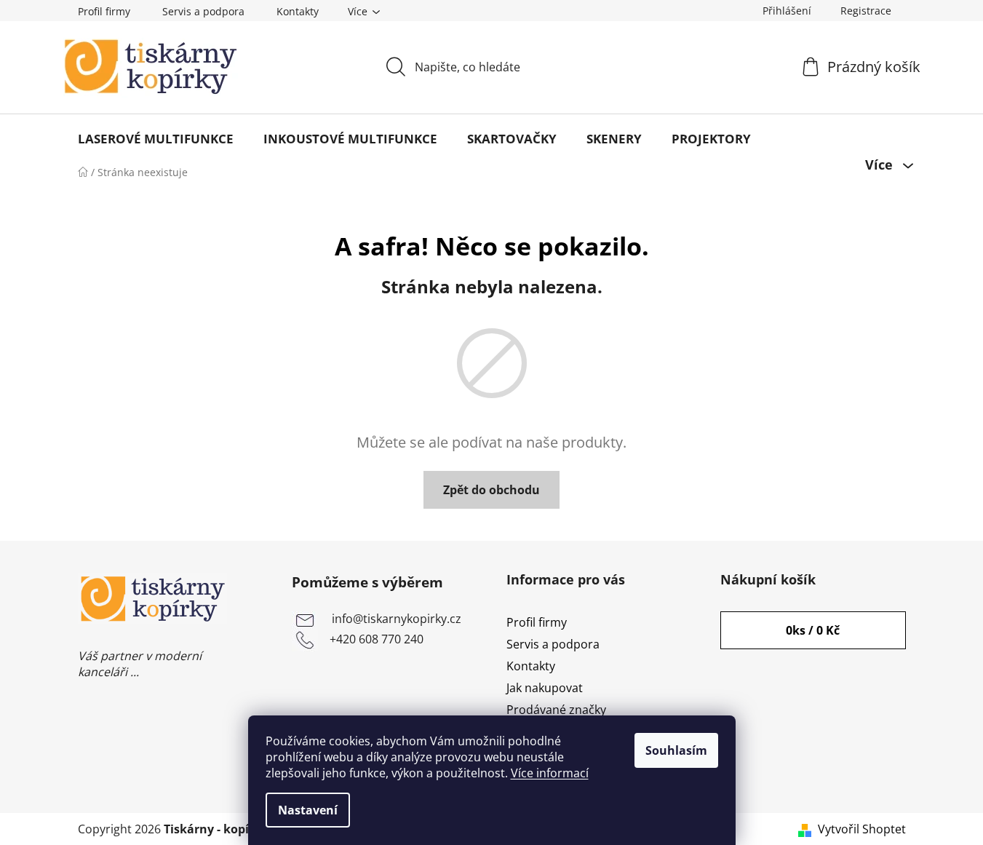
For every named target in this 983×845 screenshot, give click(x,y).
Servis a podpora (203, 11)
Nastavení (308, 810)
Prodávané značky (556, 710)
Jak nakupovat (544, 688)
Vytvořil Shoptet (862, 829)
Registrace (865, 10)
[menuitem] (155, 139)
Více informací (550, 773)
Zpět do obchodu (491, 490)
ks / (813, 630)
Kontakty (297, 11)
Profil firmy (104, 11)
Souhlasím (676, 750)
